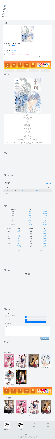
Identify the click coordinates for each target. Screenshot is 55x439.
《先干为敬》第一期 (9, 413)
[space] (9, 360)
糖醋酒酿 (19, 245)
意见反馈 (34, 426)
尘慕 (19, 238)
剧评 (4, 13)
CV (4, 6)
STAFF (4, 8)
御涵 (19, 236)
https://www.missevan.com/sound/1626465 (31, 190)
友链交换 (48, 426)
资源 (21, 70)
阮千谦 (19, 246)
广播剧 (4, 5)
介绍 (9, 70)
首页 (4, 3)
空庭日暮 (30, 220)
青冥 (19, 241)
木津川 (19, 230)
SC (33, 70)
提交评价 (45, 338)
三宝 (30, 215)
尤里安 (30, 211)
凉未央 (13, 52)
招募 (4, 11)
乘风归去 (19, 231)
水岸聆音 (14, 50)
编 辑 (34, 56)
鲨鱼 (19, 243)
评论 (46, 70)
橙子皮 (30, 224)
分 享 (48, 56)
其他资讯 (4, 16)
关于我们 (34, 423)
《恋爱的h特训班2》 (9, 367)
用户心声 (4, 14)
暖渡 (19, 235)
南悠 (19, 240)
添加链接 (48, 183)
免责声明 (34, 428)
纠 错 (41, 56)
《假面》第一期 (20, 384)
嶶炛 (30, 222)
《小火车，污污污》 (33, 367)
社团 (4, 9)
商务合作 (48, 423)
